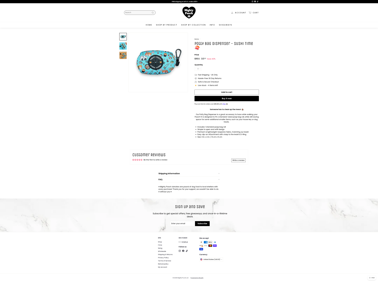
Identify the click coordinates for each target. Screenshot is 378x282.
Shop (160, 242)
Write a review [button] (238, 160)
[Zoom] (158, 62)
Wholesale (162, 251)
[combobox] (140, 12)
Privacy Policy (163, 257)
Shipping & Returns (165, 254)
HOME (149, 25)
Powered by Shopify (197, 278)
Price (197, 54)
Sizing (160, 248)
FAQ (160, 179)
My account (162, 267)
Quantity (199, 65)
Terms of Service (164, 261)
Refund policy (163, 264)
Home (197, 39)
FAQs (160, 245)
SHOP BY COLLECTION (193, 25)
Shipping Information (169, 173)
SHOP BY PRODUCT (166, 25)
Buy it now (227, 98)
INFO (212, 25)
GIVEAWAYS (225, 25)
